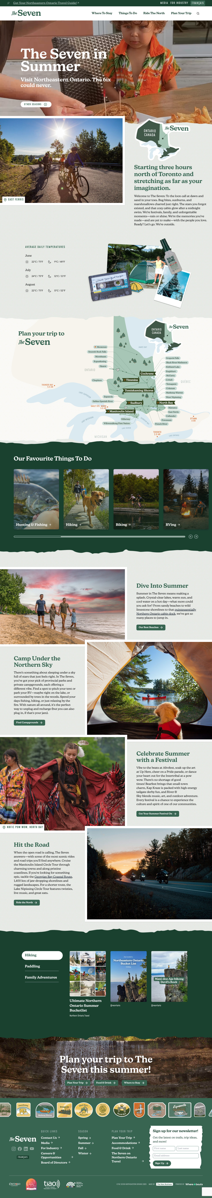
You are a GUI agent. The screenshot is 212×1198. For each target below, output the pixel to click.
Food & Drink (121, 1148)
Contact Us (49, 1138)
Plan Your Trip (181, 13)
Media (164, 3)
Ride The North (154, 13)
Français (198, 3)
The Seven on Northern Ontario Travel (124, 1157)
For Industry (179, 3)
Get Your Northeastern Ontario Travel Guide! (45, 3)
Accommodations (124, 1143)
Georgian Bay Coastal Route (53, 877)
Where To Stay (102, 13)
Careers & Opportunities (51, 1155)
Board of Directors (54, 1162)
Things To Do (128, 13)
